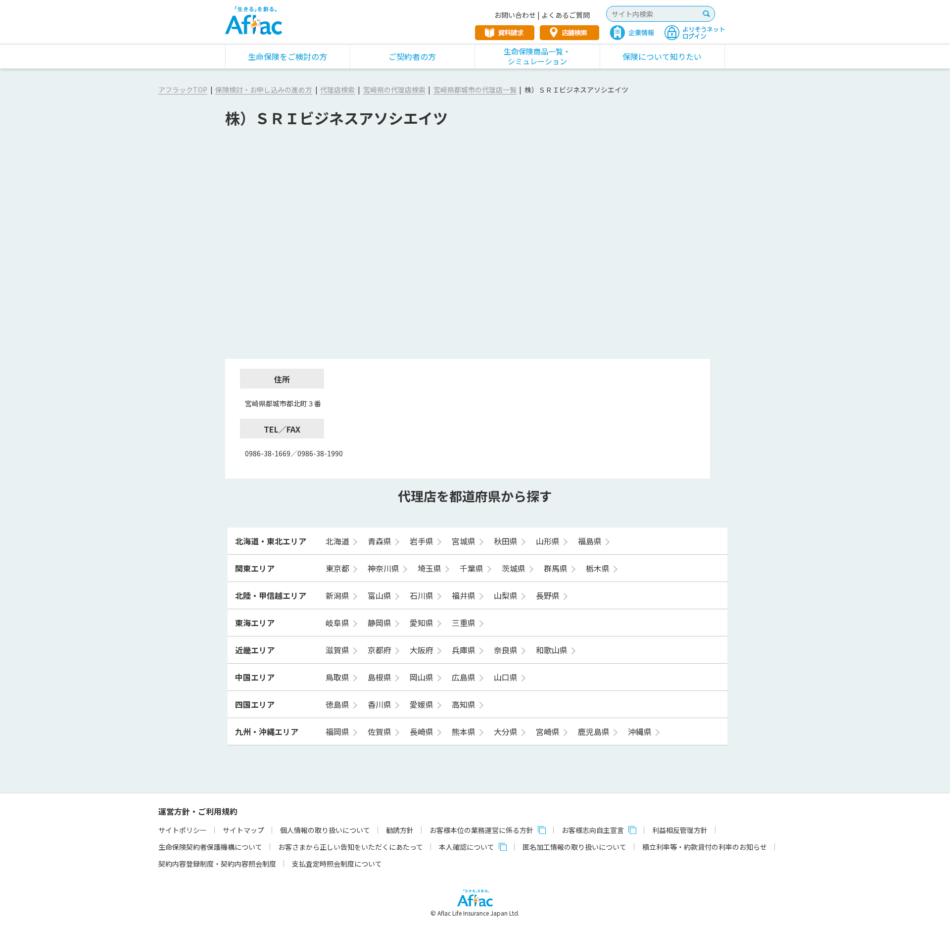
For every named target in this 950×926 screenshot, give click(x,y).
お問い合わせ (515, 15)
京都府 (380, 650)
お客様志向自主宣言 (593, 830)
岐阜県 (338, 623)
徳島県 (338, 704)
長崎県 (422, 731)
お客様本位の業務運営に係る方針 (481, 830)
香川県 (380, 704)
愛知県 (422, 623)
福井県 (464, 595)
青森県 (380, 541)
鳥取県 (338, 677)
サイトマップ (243, 830)
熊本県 (464, 731)
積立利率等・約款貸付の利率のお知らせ (704, 847)
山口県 (507, 677)
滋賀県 (338, 650)
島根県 (380, 677)
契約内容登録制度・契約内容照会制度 (217, 864)
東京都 (338, 568)
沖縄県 (641, 731)
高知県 (464, 704)
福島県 (591, 541)
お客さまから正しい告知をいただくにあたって (350, 847)
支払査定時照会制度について (337, 864)
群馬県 (557, 568)
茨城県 (514, 568)
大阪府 (422, 650)
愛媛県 (422, 704)
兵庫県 (464, 650)
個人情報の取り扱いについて (325, 830)
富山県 (380, 595)
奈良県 (507, 650)
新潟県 (338, 595)
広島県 (464, 677)
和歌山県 (553, 650)
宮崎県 (549, 731)
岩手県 (422, 541)
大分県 (507, 731)
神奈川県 (384, 568)
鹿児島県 (595, 731)
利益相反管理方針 (680, 830)
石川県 (422, 595)
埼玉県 (430, 568)
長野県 (549, 595)
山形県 (549, 541)
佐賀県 (380, 731)
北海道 (338, 541)
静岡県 (380, 623)
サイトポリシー (182, 830)
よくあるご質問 (565, 15)
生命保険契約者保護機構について (210, 847)
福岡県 (338, 731)
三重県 (464, 623)
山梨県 (507, 595)
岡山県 (422, 677)
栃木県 (599, 568)
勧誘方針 (400, 830)
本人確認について (466, 847)
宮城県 (464, 541)
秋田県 (507, 541)
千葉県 (472, 568)
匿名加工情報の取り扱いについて (574, 847)
